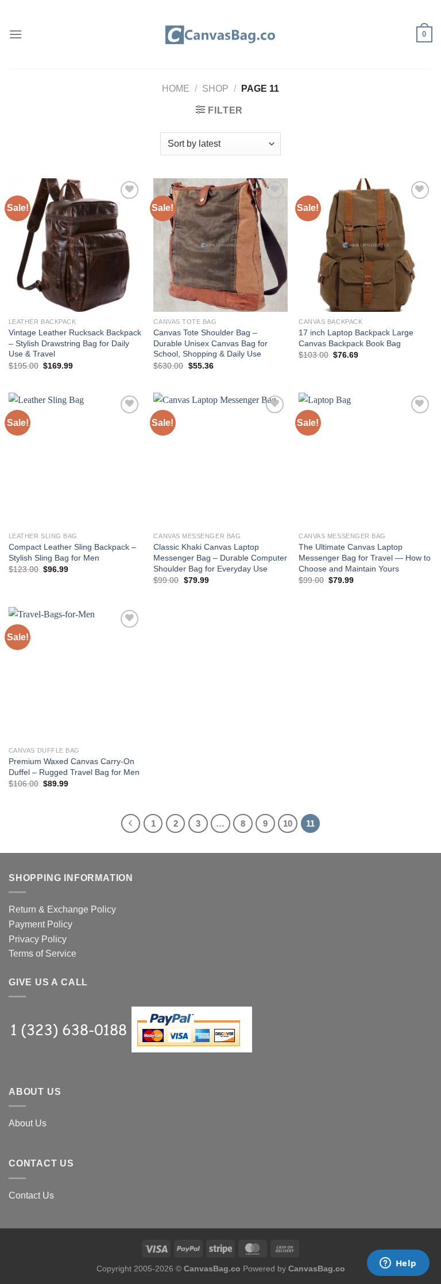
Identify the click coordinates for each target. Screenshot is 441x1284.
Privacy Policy (38, 939)
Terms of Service (42, 953)
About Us (28, 1123)
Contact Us (31, 1195)
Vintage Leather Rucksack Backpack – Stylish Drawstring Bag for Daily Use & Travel (75, 343)
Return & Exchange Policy (62, 909)
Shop (215, 88)
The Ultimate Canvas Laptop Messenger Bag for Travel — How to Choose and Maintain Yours (365, 557)
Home (175, 88)
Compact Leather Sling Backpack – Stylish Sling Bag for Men (72, 552)
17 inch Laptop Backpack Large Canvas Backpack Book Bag (356, 338)
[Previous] (131, 823)
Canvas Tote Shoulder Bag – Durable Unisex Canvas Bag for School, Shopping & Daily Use (210, 343)
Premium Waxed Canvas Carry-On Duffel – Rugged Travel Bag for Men (74, 767)
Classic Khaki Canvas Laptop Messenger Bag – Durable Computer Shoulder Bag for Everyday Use (220, 557)
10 (287, 823)
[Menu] (15, 34)
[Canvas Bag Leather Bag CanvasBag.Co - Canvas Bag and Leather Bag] (220, 34)
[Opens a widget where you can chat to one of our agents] (398, 1264)
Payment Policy (40, 924)
